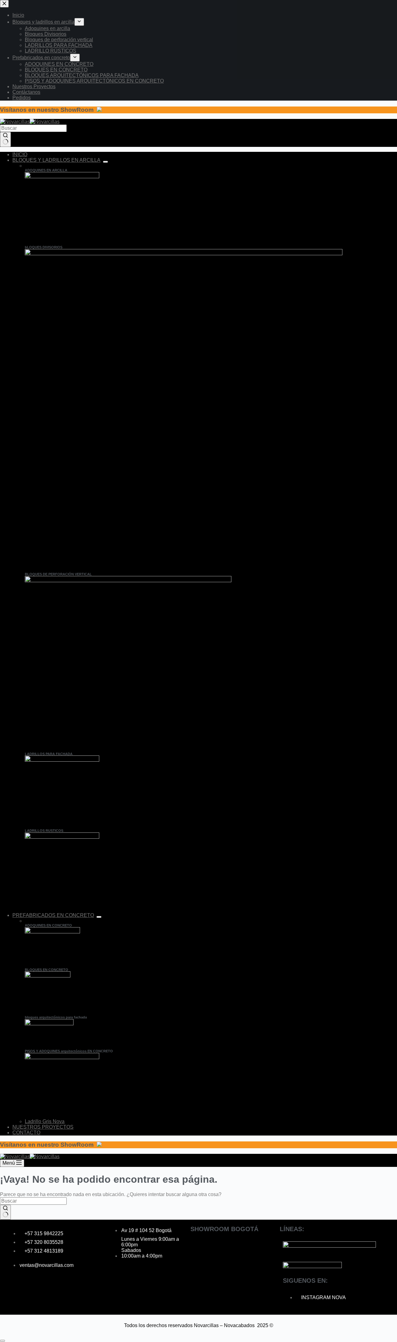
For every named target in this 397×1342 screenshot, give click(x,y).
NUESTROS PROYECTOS (43, 1127)
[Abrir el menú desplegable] (105, 162)
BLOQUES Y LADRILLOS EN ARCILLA (56, 160)
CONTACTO (26, 1132)
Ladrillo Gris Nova (45, 1121)
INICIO (19, 154)
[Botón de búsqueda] (5, 139)
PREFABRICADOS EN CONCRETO (53, 915)
